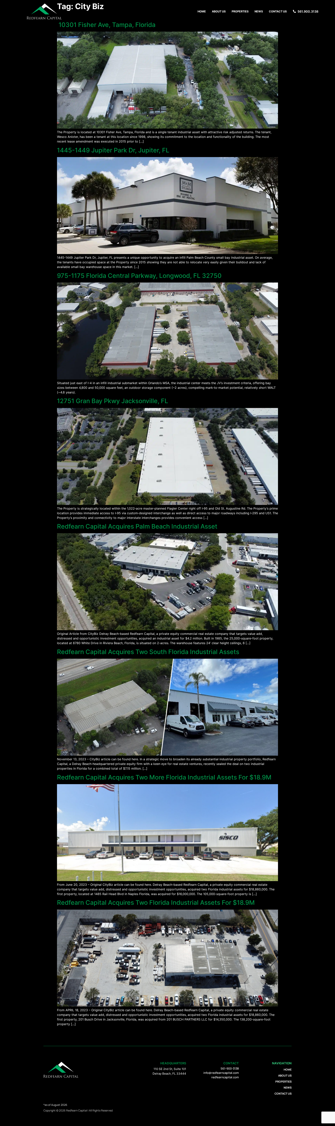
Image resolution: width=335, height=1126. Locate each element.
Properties (240, 11)
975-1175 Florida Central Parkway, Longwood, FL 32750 (139, 275)
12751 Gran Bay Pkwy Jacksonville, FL (112, 401)
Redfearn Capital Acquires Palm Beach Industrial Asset (137, 526)
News (259, 11)
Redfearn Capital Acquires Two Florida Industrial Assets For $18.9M (156, 902)
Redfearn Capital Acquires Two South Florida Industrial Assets (148, 652)
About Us (219, 11)
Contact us (278, 11)
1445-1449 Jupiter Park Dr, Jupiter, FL (113, 150)
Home (202, 11)
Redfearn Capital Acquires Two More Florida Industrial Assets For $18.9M (164, 777)
